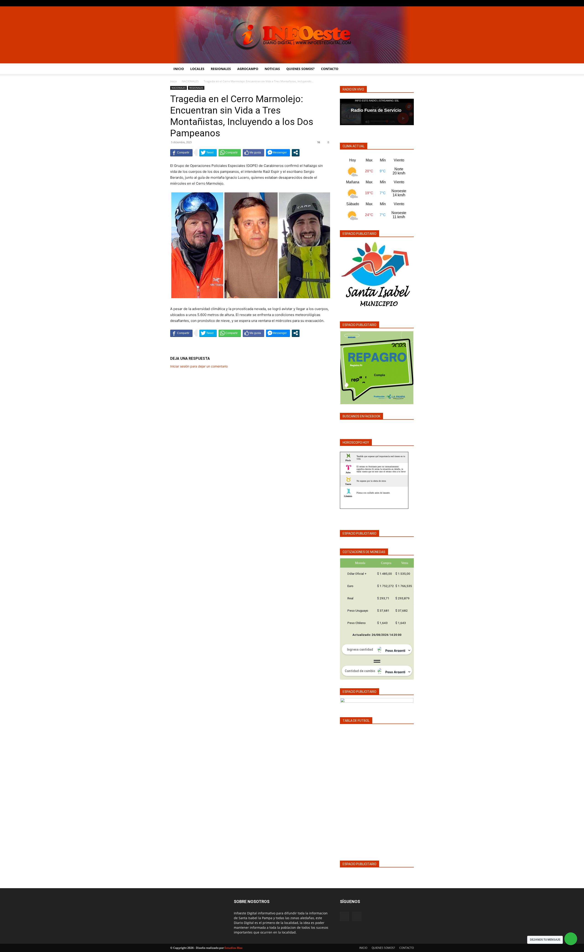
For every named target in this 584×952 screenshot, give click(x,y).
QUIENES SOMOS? (300, 69)
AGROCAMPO (247, 69)
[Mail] (410, 3)
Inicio (173, 81)
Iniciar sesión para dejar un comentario (199, 366)
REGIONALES (221, 69)
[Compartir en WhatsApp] (230, 152)
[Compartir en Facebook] (181, 152)
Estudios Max (233, 948)
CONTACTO (329, 69)
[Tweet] (208, 152)
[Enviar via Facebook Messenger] (278, 152)
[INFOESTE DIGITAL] (292, 34)
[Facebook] (402, 3)
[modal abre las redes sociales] (296, 152)
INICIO (178, 69)
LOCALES (197, 69)
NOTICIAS (272, 69)
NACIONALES (190, 81)
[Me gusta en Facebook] (253, 152)
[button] (408, 69)
